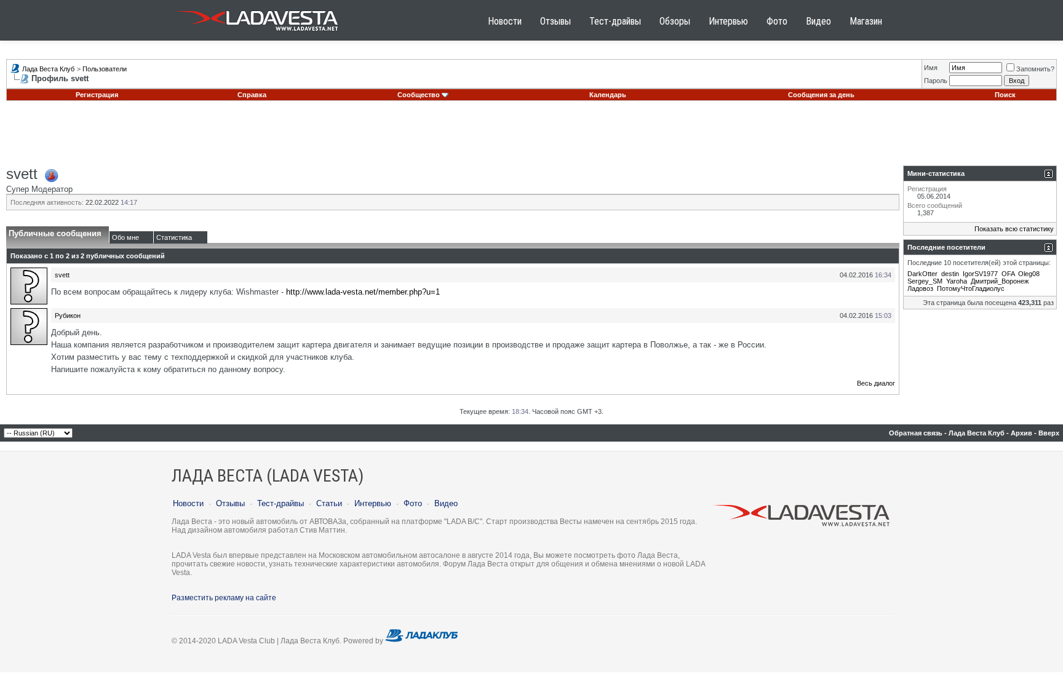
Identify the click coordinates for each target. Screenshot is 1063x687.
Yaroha (956, 281)
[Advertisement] (531, 137)
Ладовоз (920, 288)
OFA (1007, 273)
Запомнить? (1035, 69)
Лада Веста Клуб (48, 69)
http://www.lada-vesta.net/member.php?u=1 (363, 291)
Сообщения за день (821, 94)
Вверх (1048, 433)
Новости (505, 21)
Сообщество (418, 94)
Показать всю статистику (1014, 228)
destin (950, 273)
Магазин (866, 21)
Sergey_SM (924, 281)
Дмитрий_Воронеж (1000, 281)
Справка (251, 94)
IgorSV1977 (980, 273)
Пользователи (104, 69)
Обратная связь (915, 433)
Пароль (935, 80)
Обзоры (674, 21)
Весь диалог (876, 383)
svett (62, 275)
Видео (818, 21)
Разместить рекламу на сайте (224, 598)
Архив (1021, 433)
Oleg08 (1029, 273)
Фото (776, 21)
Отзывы (555, 21)
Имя (931, 67)
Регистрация (97, 94)
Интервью (728, 21)
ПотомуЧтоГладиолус (971, 288)
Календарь (607, 94)
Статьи (329, 503)
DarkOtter (922, 273)
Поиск (1005, 94)
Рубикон (68, 315)
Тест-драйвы (615, 21)
